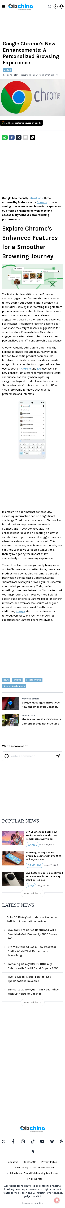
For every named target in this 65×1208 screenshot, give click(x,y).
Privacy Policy (49, 1161)
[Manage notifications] (57, 1200)
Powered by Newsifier (32, 1203)
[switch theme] (55, 6)
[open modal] (61, 6)
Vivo (31, 885)
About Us (13, 1161)
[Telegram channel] (33, 1151)
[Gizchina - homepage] (21, 6)
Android (26, 368)
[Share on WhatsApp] (5, 137)
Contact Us (29, 1161)
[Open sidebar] (3, 6)
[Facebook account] (13, 1141)
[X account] (3, 1141)
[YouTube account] (42, 1141)
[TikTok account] (33, 1141)
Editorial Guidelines (44, 1167)
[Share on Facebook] (12, 137)
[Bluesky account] (52, 1141)
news (6, 680)
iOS (39, 368)
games (32, 844)
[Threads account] (62, 1141)
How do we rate (34, 1178)
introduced (36, 198)
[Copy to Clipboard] (32, 137)
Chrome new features (14, 686)
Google (7, 70)
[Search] (50, 6)
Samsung (34, 865)
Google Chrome (33, 680)
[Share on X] (18, 137)
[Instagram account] (23, 1141)
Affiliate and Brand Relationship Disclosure (34, 1173)
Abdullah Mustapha (19, 75)
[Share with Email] (25, 137)
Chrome (42, 202)
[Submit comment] (58, 756)
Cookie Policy (21, 1167)
